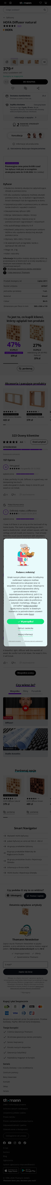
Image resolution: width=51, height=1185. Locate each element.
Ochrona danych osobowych (33, 641)
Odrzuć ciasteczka (25, 628)
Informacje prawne (14, 641)
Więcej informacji (25, 634)
